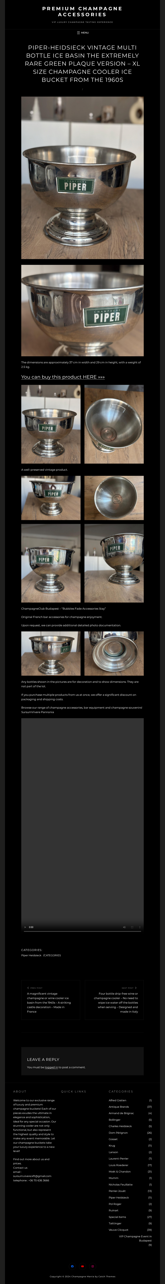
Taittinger (115, 1223)
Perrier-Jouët (117, 1191)
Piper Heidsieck (31, 955)
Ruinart (113, 1210)
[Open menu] (82, 32)
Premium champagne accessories (82, 11)
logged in (51, 1067)
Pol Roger (115, 1204)
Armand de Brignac (121, 1113)
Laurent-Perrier (118, 1158)
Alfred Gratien (117, 1100)
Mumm (113, 1178)
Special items (117, 1217)
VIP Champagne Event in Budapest (135, 1238)
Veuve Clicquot (118, 1229)
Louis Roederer (118, 1165)
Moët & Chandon (120, 1171)
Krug (112, 1145)
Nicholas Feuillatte (121, 1184)
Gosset (113, 1139)
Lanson (113, 1152)
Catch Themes (106, 1276)
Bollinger (114, 1119)
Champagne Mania (82, 1276)
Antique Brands (119, 1106)
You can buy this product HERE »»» (63, 377)
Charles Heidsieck (120, 1126)
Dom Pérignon (118, 1132)
